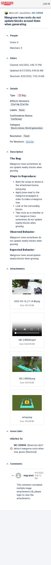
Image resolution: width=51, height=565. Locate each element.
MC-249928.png (27, 378)
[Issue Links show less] (7, 431)
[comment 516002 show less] (13, 475)
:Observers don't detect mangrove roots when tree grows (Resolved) (29, 448)
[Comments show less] (7, 464)
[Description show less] (7, 152)
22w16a (29, 142)
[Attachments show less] (7, 269)
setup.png (21, 189)
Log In (46, 4)
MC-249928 (37, 13)
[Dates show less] (7, 58)
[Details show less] (7, 89)
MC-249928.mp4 (27, 340)
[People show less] (7, 36)
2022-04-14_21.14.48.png (27, 301)
